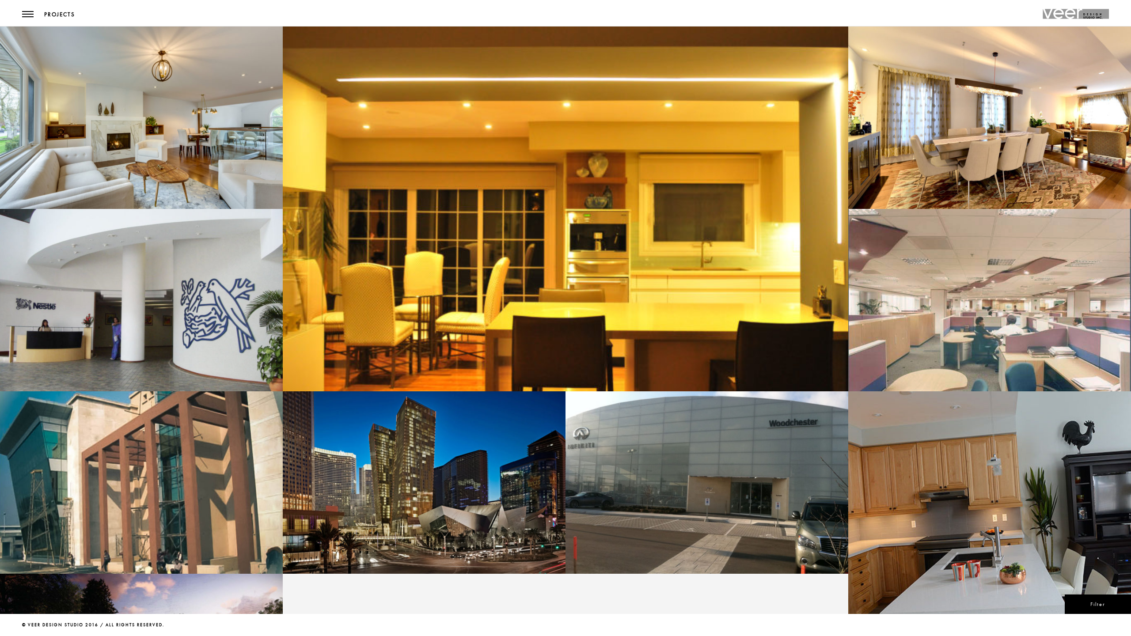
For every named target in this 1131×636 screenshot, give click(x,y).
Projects (59, 14)
